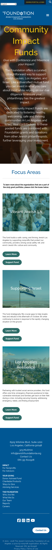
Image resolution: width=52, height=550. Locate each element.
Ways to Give (9, 484)
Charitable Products (12, 481)
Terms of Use (32, 549)
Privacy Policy (20, 549)
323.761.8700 (26, 450)
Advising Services (11, 487)
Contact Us (26, 456)
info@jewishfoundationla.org (26, 453)
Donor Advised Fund (12, 478)
